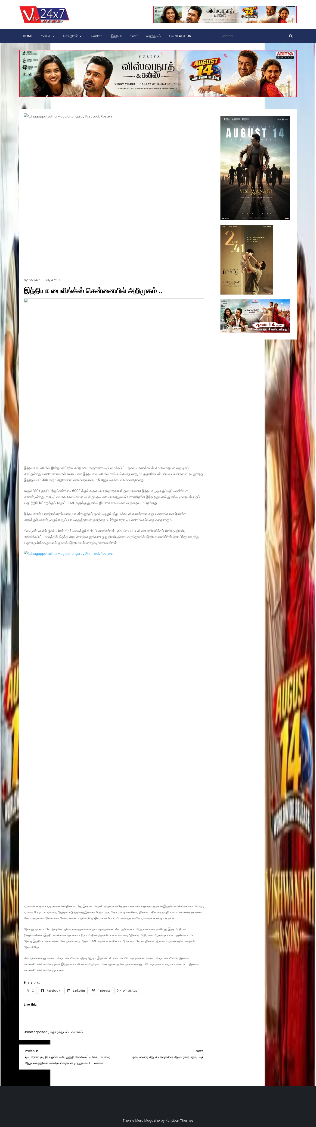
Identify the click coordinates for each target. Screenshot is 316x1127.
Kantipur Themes (179, 1120)
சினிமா (45, 36)
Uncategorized (35, 1032)
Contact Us (180, 36)
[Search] (291, 36)
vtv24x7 (34, 280)
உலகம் (134, 36)
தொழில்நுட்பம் (59, 1032)
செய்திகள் (70, 36)
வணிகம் (96, 36)
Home (27, 36)
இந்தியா (116, 36)
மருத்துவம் (153, 36)
